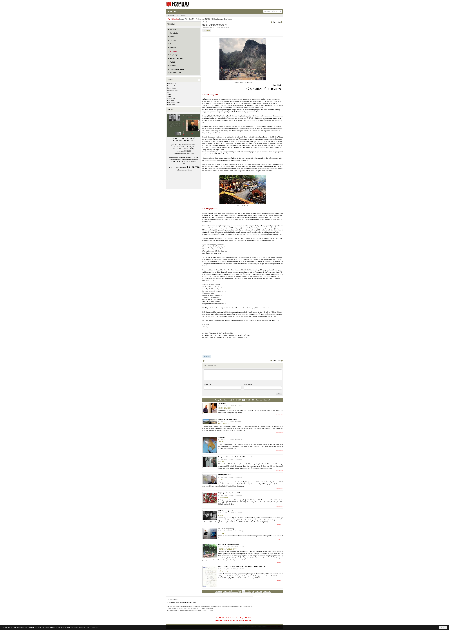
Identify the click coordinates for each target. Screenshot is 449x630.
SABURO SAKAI (172, 84)
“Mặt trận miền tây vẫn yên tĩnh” (229, 493)
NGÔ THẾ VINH (223, 571)
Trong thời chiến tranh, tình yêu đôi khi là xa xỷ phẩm (235, 457)
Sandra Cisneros (171, 88)
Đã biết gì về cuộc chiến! (226, 511)
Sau (279, 22)
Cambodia (221, 437)
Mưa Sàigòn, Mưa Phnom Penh (228, 544)
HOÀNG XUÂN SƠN (224, 408)
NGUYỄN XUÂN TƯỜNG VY (227, 549)
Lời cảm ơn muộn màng (226, 529)
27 (246, 400)
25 (240, 400)
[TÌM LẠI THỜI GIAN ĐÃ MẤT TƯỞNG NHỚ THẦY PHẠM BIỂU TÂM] (210, 577)
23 (233, 400)
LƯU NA (220, 479)
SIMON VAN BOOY (173, 103)
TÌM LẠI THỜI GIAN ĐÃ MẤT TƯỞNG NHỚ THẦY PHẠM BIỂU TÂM (242, 567)
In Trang (203, 360)
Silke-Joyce (170, 100)
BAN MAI (207, 30)
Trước (274, 22)
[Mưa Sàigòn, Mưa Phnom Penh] (210, 551)
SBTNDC (170, 96)
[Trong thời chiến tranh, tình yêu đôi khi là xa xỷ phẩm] (210, 462)
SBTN (169, 94)
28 (249, 400)
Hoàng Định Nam (223, 497)
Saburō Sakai (171, 86)
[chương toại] (210, 408)
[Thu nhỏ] (203, 22)
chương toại (222, 403)
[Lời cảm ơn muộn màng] (210, 534)
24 (236, 400)
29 (253, 400)
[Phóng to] (206, 22)
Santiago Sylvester (172, 90)
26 (243, 400)
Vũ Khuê (220, 515)
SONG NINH (171, 105)
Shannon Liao (171, 98)
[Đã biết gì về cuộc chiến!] (210, 515)
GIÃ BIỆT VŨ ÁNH (224, 475)
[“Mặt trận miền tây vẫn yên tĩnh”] (210, 498)
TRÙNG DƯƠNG (223, 424)
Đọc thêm (278, 414)
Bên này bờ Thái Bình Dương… (228, 419)
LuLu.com (195, 157)
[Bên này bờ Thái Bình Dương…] (210, 421)
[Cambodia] (210, 445)
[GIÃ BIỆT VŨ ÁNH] (210, 479)
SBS (168, 92)
